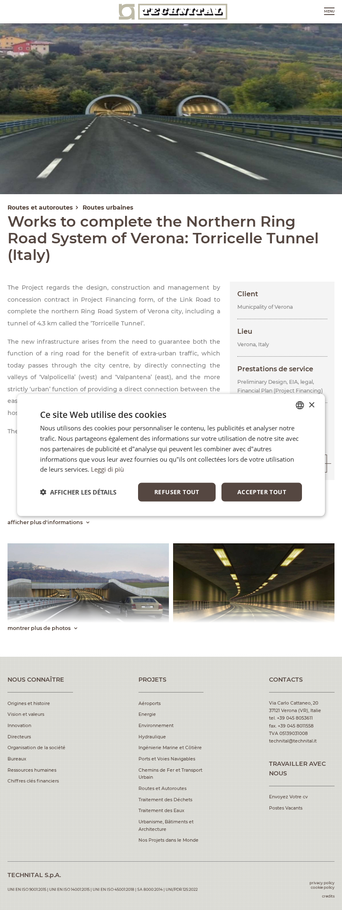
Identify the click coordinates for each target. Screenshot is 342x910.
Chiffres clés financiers (33, 781)
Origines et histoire (29, 703)
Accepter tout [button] (261, 492)
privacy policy (321, 882)
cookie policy (322, 887)
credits (328, 896)
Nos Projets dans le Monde (168, 840)
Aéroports (149, 703)
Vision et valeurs (26, 714)
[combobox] (300, 405)
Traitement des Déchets (165, 799)
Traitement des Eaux (161, 810)
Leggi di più (107, 469)
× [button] (311, 405)
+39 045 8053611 (295, 718)
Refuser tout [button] (176, 492)
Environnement (156, 725)
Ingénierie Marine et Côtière (170, 747)
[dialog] (171, 455)
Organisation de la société (36, 747)
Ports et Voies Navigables (166, 759)
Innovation (19, 725)
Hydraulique (152, 737)
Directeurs (19, 737)
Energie (147, 714)
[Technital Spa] (173, 12)
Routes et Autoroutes (162, 788)
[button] (78, 492)
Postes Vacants (285, 808)
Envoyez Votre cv (288, 797)
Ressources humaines (32, 770)
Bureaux (17, 759)
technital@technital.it (293, 741)
